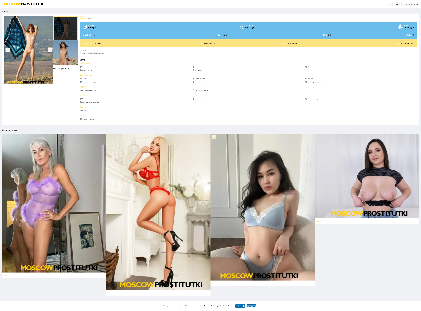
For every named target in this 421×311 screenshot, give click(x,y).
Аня (5, 275)
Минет (197, 67)
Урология (198, 82)
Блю (110, 292)
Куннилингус (199, 70)
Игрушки (311, 79)
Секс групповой (87, 70)
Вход (416, 4)
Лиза (214, 283)
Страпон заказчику (89, 119)
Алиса (319, 221)
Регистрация (407, 4)
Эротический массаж (202, 99)
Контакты (231, 306)
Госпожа (85, 110)
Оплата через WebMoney (218, 306)
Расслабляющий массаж (316, 99)
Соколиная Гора (209, 43)
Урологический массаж (90, 102)
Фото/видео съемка (315, 82)
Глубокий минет (200, 79)
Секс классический (89, 67)
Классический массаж (90, 99)
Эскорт (84, 79)
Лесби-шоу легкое (201, 90)
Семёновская (292, 43)
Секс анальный (313, 67)
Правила (206, 306)
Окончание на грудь (89, 82)
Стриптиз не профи (89, 90)
